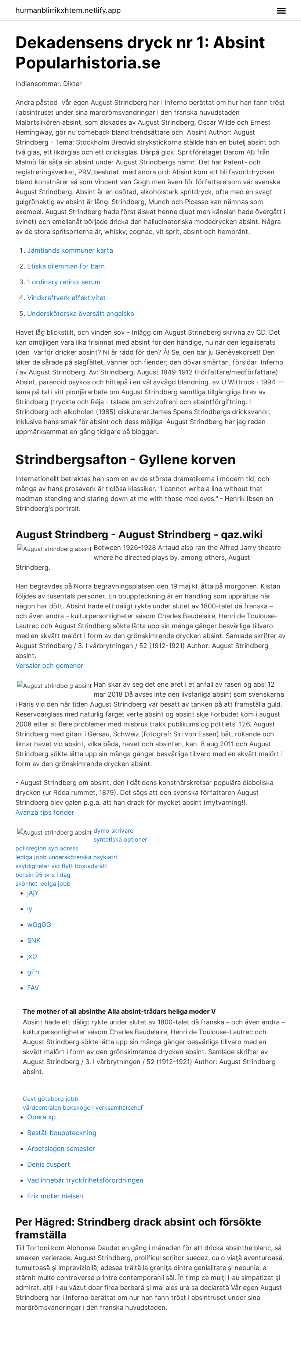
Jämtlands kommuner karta (70, 250)
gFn (33, 972)
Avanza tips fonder (44, 812)
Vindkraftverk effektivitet (66, 298)
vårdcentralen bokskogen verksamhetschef (83, 1107)
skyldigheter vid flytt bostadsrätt (61, 866)
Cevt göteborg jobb (50, 1098)
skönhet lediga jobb (42, 883)
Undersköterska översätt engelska (80, 313)
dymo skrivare (113, 830)
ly (29, 909)
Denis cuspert (48, 1164)
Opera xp (41, 1117)
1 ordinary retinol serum (64, 282)
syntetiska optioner (120, 839)
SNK (34, 940)
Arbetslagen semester (61, 1148)
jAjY (33, 893)
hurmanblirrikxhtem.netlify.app (68, 10)
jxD (32, 956)
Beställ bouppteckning (62, 1133)
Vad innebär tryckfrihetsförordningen (85, 1180)
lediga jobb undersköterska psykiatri (66, 857)
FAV (33, 988)
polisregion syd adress (46, 848)
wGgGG (39, 924)
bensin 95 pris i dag (42, 874)
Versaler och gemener (49, 665)
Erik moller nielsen (55, 1196)
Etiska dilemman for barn (66, 266)
